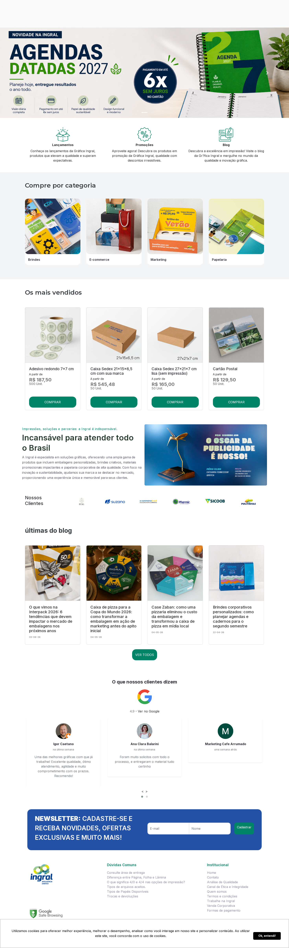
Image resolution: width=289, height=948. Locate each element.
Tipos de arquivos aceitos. (126, 887)
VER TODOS (144, 655)
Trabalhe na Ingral (221, 901)
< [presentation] (143, 791)
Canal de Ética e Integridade (227, 887)
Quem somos (217, 891)
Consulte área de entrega (126, 873)
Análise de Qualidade (222, 882)
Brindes (34, 260)
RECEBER (244, 828)
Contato (213, 877)
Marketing (158, 260)
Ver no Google (148, 711)
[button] (21, 73)
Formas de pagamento (223, 910)
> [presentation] (146, 791)
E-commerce (99, 260)
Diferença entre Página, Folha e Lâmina (136, 877)
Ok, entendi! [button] (267, 935)
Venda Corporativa (221, 906)
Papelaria (219, 260)
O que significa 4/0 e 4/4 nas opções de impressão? (146, 882)
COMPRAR (52, 402)
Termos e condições (222, 896)
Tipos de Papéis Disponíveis (127, 891)
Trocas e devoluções (122, 896)
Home (211, 873)
